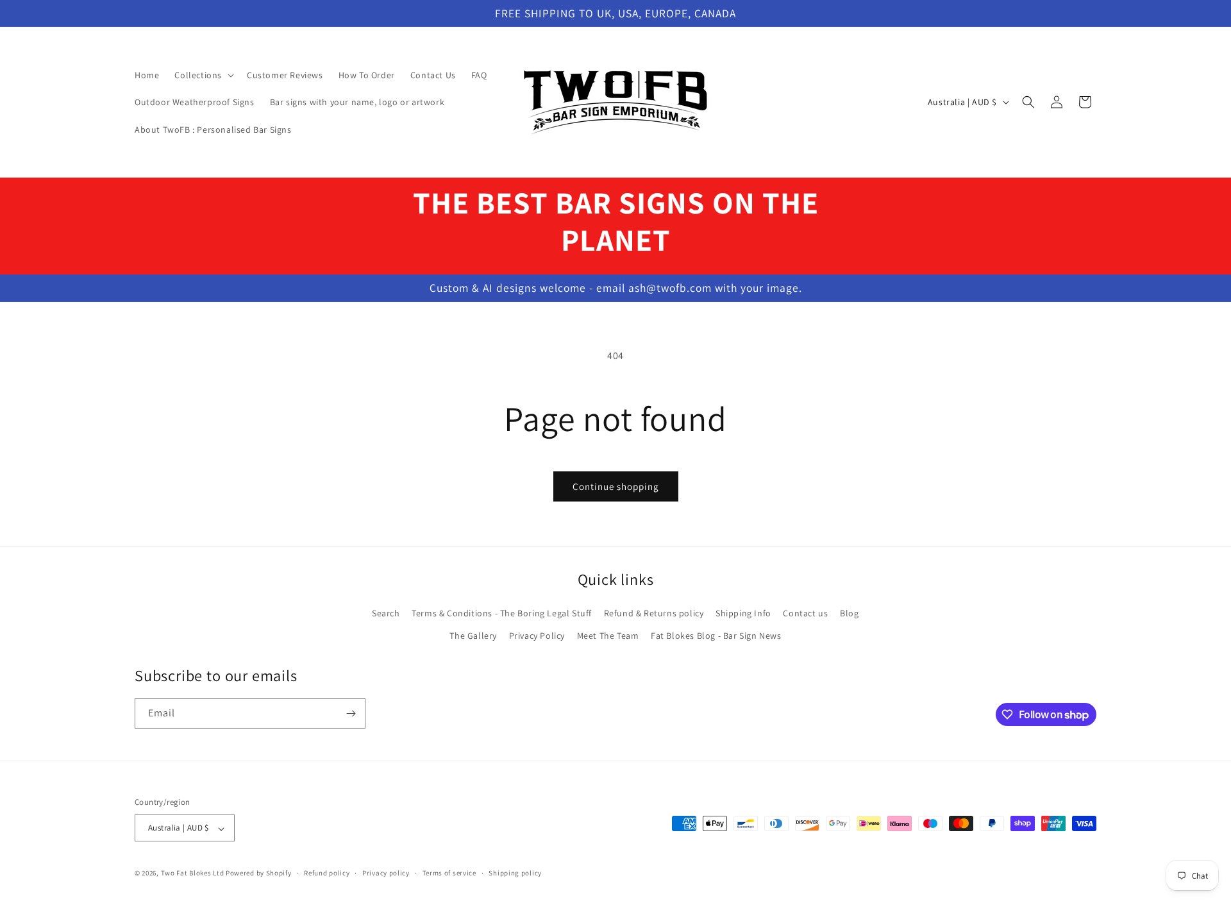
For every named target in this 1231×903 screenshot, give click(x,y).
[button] (203, 75)
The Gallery (473, 635)
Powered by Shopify (259, 873)
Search (386, 613)
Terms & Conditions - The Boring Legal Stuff (502, 613)
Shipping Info (743, 613)
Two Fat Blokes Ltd (192, 873)
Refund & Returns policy (654, 613)
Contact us (805, 613)
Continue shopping (616, 486)
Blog (849, 613)
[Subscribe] (351, 713)
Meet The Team (608, 635)
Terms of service (449, 872)
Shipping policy (515, 872)
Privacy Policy (537, 635)
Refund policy (326, 872)
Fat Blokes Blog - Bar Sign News (716, 635)
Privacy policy (386, 872)
